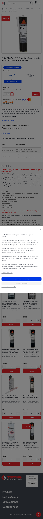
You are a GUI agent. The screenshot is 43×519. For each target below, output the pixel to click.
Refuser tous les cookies (21, 283)
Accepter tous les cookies (21, 279)
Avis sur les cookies (7, 272)
